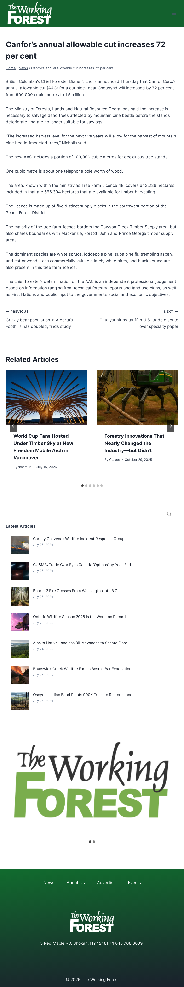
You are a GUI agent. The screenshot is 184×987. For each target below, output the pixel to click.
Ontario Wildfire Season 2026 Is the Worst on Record (79, 616)
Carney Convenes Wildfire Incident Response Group (79, 539)
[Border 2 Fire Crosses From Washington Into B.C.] (20, 596)
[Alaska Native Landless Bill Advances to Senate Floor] (20, 649)
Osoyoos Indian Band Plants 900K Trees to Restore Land (82, 695)
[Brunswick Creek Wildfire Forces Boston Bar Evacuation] (20, 675)
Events (134, 882)
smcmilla (25, 467)
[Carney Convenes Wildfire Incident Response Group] (20, 545)
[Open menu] (173, 13)
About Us (76, 882)
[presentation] (46, 397)
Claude (114, 460)
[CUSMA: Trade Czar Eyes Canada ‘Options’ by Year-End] (20, 571)
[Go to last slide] (13, 426)
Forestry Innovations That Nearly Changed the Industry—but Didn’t (134, 443)
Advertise (106, 882)
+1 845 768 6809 (126, 943)
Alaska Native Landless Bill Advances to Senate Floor (80, 643)
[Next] (170, 426)
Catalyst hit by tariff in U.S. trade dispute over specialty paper (138, 319)
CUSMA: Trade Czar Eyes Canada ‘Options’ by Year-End (82, 564)
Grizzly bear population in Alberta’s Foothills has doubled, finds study (39, 319)
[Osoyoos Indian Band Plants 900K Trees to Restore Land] (20, 701)
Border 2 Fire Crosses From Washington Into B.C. (75, 590)
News (48, 882)
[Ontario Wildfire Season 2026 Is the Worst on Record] (20, 622)
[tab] (82, 485)
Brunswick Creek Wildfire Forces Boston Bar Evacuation (82, 669)
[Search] (169, 514)
